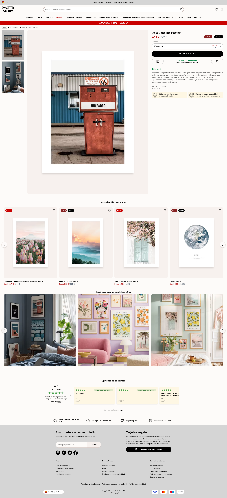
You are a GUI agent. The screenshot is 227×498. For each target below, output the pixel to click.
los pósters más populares (66, 468)
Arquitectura (14, 27)
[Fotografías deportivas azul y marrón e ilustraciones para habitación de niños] (40, 330)
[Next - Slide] (223, 245)
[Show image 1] (13, 45)
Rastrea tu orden (156, 466)
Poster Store (119, 491)
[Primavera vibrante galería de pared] (187, 330)
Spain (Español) (53, 492)
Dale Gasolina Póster (30, 27)
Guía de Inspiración (63, 466)
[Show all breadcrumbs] (4, 27)
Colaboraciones (108, 471)
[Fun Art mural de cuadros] (113, 330)
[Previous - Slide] (4, 245)
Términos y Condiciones (90, 484)
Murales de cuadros (63, 474)
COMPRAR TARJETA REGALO (150, 449)
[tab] (216, 9)
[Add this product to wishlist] (217, 61)
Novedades (60, 471)
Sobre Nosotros (108, 466)
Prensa (104, 468)
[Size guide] (158, 61)
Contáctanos (155, 468)
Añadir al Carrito (187, 54)
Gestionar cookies (157, 477)
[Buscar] (181, 9)
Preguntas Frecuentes (158, 471)
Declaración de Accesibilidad (113, 474)
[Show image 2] (13, 77)
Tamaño (155, 42)
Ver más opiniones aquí (113, 410)
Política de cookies (109, 484)
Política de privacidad (137, 484)
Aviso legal (123, 484)
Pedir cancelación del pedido (161, 474)
